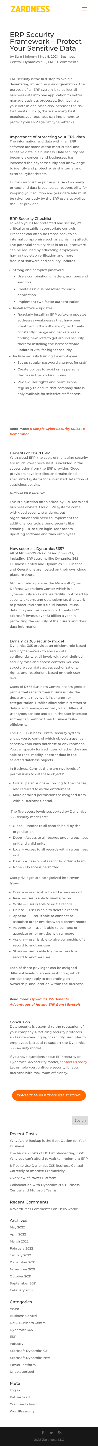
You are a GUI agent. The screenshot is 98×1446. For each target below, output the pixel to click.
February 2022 (21, 1248)
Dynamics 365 (34, 62)
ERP (51, 62)
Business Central (23, 1316)
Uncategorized (22, 1372)
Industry (16, 1344)
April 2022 (18, 1234)
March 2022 (19, 1241)
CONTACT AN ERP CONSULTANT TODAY (49, 1095)
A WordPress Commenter (31, 1209)
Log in (15, 1390)
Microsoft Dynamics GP (29, 1351)
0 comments (67, 62)
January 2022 (20, 1255)
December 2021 (22, 1262)
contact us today (73, 1062)
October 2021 (20, 1276)
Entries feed (20, 1397)
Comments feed (23, 1404)
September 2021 (23, 1283)
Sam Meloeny (26, 56)
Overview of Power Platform (33, 1178)
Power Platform (23, 1365)
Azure (14, 1309)
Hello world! (68, 1209)
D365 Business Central (28, 1323)
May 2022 (17, 1227)
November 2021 (22, 1269)
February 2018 (21, 1290)
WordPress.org (22, 1411)
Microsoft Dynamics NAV (30, 1358)
